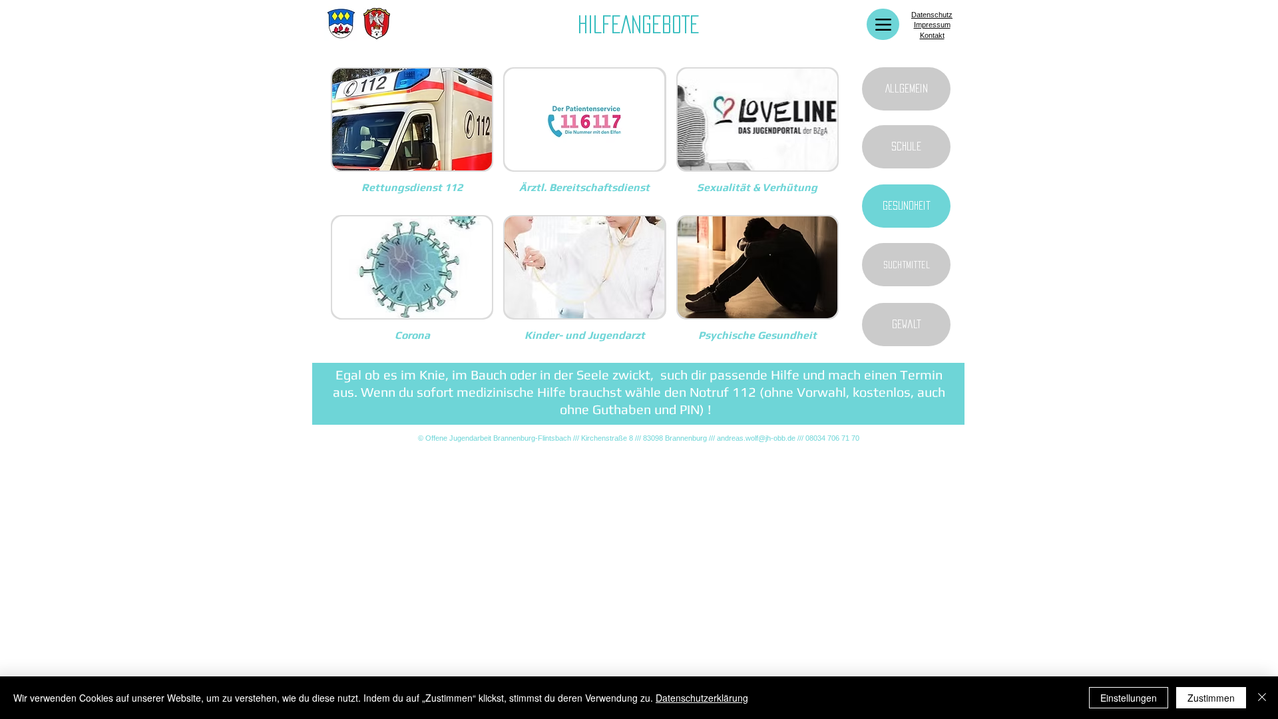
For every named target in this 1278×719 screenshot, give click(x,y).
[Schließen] (1262, 697)
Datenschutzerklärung (702, 697)
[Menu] (883, 24)
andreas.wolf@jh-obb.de (756, 438)
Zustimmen (1211, 697)
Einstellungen (1128, 697)
